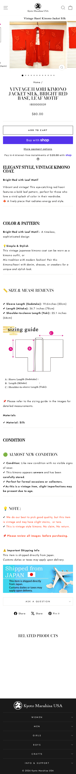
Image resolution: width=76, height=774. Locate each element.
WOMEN (37, 717)
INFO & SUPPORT (37, 763)
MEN (37, 726)
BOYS (37, 744)
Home (36, 82)
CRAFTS (37, 753)
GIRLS (37, 735)
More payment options (38, 149)
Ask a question (38, 601)
